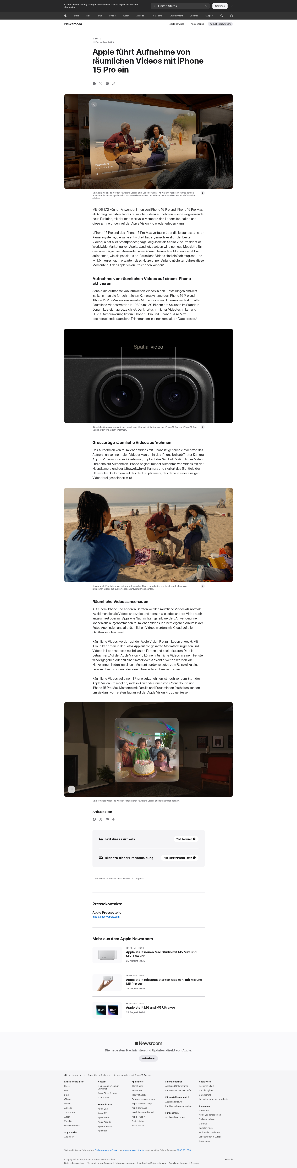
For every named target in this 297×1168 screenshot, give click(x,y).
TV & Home (69, 1112)
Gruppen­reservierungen (143, 1099)
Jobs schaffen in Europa (210, 1137)
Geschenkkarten (72, 1125)
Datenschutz (205, 1095)
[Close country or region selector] (231, 6)
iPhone (67, 1099)
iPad (66, 1095)
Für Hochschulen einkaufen (178, 1106)
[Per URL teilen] (114, 84)
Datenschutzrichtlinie (74, 1163)
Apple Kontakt (205, 1141)
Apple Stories (197, 24)
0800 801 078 (184, 1150)
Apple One (103, 1109)
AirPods (68, 1108)
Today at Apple (139, 1095)
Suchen (221, 24)
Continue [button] (220, 6)
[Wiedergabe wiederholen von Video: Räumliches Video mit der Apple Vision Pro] (71, 789)
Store (66, 1086)
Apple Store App (139, 1108)
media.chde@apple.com (106, 916)
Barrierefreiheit (206, 1086)
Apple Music (103, 1117)
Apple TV (102, 1113)
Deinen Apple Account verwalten (108, 1087)
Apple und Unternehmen (176, 1086)
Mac (66, 1090)
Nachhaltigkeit (206, 1090)
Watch (67, 1104)
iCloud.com (103, 1098)
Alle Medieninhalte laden (178, 857)
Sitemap (195, 1163)
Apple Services (176, 24)
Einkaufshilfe (138, 1125)
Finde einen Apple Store (106, 1150)
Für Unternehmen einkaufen (178, 1090)
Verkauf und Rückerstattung (152, 1163)
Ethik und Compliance (209, 1132)
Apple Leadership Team (210, 1115)
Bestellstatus (138, 1121)
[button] (180, 6)
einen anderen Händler (133, 1150)
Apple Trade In (138, 1117)
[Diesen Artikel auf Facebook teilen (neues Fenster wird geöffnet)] (94, 84)
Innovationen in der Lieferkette (213, 1099)
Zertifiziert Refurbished (142, 1112)
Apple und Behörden (175, 1117)
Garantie (203, 1124)
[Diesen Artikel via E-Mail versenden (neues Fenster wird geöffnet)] (107, 84)
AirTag (67, 1117)
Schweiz (229, 1159)
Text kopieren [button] (184, 839)
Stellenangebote (206, 1119)
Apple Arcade (104, 1122)
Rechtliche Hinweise (178, 1163)
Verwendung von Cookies (99, 1163)
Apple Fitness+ (105, 1126)
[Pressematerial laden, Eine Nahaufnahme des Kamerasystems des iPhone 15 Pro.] (203, 427)
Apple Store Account (108, 1093)
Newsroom (73, 24)
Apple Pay (69, 1137)
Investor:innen (206, 1128)
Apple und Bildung (173, 1102)
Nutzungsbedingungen (125, 1163)
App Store (102, 1131)
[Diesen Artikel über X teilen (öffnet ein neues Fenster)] (101, 84)
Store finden (137, 1086)
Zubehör (68, 1121)
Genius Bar (137, 1090)
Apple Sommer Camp (142, 1104)
